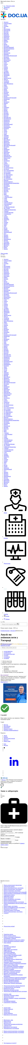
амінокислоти (7, 1022)
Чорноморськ (7, 239)
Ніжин (5, 148)
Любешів (6, 135)
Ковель (5, 109)
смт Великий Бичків (9, 207)
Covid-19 (6, 913)
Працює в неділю (7, 662)
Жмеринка (6, 74)
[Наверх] (2, 786)
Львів (5, 134)
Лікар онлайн (4, 253)
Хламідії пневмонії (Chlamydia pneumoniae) (15, 977)
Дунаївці (6, 71)
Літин (5, 130)
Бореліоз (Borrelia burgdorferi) (11, 981)
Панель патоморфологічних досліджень (14, 907)
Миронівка (7, 144)
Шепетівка (6, 243)
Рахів (5, 193)
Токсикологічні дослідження (11, 1028)
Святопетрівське (8, 202)
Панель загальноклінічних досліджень (14, 902)
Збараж (6, 76)
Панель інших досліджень (11, 906)
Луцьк (5, 132)
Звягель (6, 79)
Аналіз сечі (7, 1010)
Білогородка (7, 30)
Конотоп (6, 116)
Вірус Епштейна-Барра (10, 953)
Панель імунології (8, 897)
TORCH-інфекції (8, 960)
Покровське (7, 188)
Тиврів (5, 223)
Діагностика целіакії (9, 926)
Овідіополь (7, 160)
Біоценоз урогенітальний (10, 973)
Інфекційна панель (9, 896)
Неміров (6, 151)
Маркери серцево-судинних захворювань (15, 998)
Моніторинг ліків (8, 1020)
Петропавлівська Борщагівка (11, 183)
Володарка (6, 58)
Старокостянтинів (8, 212)
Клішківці (6, 107)
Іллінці (5, 86)
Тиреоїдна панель (8, 934)
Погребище (7, 186)
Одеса (5, 162)
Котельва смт (7, 117)
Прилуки (6, 191)
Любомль (6, 137)
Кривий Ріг (7, 121)
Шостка (6, 246)
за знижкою (7, 657)
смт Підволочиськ (8, 167)
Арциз (5, 25)
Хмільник (6, 230)
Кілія (5, 106)
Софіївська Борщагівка (10, 209)
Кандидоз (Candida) (9, 969)
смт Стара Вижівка (9, 170)
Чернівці (6, 237)
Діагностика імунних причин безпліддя (14, 985)
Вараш (5, 44)
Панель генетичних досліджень (12, 890)
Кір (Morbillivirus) (8, 958)
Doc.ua (3, 779)
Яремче (6, 249)
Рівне (5, 194)
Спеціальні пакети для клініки (12, 910)
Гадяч (5, 62)
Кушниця (6, 128)
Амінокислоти (7, 1025)
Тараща (6, 216)
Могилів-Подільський (9, 145)
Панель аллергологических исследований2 (15, 892)
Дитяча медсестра (7, 661)
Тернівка (6, 218)
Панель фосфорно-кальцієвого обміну (14, 941)
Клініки (6, 737)
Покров (6, 187)
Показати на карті (5, 645)
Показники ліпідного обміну (11, 995)
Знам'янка (6, 82)
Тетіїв (5, 221)
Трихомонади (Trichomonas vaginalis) (13, 967)
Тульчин (6, 222)
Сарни (5, 200)
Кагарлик (6, 92)
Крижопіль (7, 125)
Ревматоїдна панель (9, 988)
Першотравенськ (8, 181)
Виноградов (7, 53)
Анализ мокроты (8, 1013)
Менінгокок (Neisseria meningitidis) (13, 983)
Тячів (5, 225)
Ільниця (6, 88)
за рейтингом (7, 652)
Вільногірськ (7, 60)
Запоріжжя (6, 75)
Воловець (6, 57)
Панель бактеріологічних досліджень (13, 888)
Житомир (6, 72)
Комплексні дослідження (10, 1014)
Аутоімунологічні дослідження (12, 987)
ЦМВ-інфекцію (8, 951)
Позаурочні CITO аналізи (10, 909)
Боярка (5, 40)
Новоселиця (7, 158)
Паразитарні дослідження (10, 949)
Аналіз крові (7, 1007)
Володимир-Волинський (10, 55)
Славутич (6, 205)
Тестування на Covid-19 (10, 1043)
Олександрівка (8, 23)
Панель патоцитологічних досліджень (14, 1032)
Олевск (6, 163)
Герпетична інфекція (9, 952)
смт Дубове (7, 208)
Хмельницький (8, 232)
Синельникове (7, 204)
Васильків (6, 46)
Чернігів (6, 236)
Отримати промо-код (6, 841)
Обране (8, 619)
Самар (5, 198)
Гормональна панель (9, 895)
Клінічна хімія (7, 994)
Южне (5, 247)
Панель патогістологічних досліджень (14, 1031)
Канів (5, 100)
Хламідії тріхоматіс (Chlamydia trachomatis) (15, 963)
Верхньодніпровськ (9, 48)
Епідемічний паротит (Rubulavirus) (13, 959)
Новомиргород (8, 156)
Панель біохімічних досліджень (12, 899)
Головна (3, 630)
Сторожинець (7, 214)
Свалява (6, 201)
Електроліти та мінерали (10, 1002)
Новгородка (7, 155)
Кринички (6, 123)
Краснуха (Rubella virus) (10, 956)
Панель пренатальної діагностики (13, 885)
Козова (5, 110)
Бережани (6, 34)
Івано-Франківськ (8, 83)
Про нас (6, 724)
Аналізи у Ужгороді (10, 630)
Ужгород (6, 22)
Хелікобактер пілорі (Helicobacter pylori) (14, 979)
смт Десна (6, 166)
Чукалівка (6, 242)
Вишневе (6, 54)
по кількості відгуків (9, 654)
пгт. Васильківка (8, 174)
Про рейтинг (7, 726)
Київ (5, 104)
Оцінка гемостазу (8, 1009)
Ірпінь (5, 89)
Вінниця (6, 51)
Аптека (7, 616)
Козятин (6, 93)
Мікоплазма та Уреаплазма (11, 965)
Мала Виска (7, 139)
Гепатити (6, 945)
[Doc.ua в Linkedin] (14, 771)
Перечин (6, 180)
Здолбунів (6, 81)
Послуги (6, 739)
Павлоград (6, 165)
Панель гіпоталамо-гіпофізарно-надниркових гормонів (12, 937)
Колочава (6, 114)
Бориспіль (6, 37)
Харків (5, 229)
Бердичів (6, 32)
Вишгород (6, 61)
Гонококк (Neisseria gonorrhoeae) (12, 970)
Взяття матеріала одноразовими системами (15, 893)
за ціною (6, 655)
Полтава (6, 190)
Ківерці (6, 103)
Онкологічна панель (9, 886)
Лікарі (5, 735)
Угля (5, 226)
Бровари (6, 41)
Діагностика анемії (9, 996)
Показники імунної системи (11, 990)
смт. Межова (7, 177)
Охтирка (6, 26)
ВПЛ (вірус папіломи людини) (12, 972)
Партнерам (7, 727)
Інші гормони (7, 942)
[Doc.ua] (14, 18)
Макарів (6, 138)
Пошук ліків (7, 741)
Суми (5, 215)
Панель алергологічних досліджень (13, 911)
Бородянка (6, 39)
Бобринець (6, 36)
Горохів (6, 68)
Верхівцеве (7, 50)
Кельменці (6, 102)
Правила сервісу (8, 729)
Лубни (5, 131)
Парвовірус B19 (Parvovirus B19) (12, 962)
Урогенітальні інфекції (10, 946)
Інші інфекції (7, 948)
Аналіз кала (7, 1012)
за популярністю (8, 651)
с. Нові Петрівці (8, 197)
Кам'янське (7, 99)
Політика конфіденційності (11, 730)
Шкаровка (6, 244)
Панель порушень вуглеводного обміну (14, 940)
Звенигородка (7, 78)
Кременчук (7, 120)
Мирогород (7, 142)
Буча (5, 43)
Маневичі (6, 141)
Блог (5, 744)
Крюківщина (7, 127)
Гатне (5, 65)
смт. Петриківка (8, 179)
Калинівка (6, 95)
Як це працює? (5, 675)
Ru (1, 254)
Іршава (5, 90)
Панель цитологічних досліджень (13, 889)
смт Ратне (6, 169)
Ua (4, 254)
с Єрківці (6, 195)
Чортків (6, 240)
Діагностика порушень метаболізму (13, 1024)
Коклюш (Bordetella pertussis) (11, 980)
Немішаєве (6, 149)
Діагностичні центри (9, 738)
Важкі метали (7, 1021)
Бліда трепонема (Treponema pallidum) (14, 966)
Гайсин (6, 64)
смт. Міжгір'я (7, 176)
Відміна (3, 11)
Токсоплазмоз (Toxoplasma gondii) (13, 955)
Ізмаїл (5, 85)
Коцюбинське (7, 118)
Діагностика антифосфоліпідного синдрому (15, 991)
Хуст (5, 233)
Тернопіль (6, 219)
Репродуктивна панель (10, 935)
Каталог (6, 745)
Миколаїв (6, 153)
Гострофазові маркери (9, 1001)
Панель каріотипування (10, 900)
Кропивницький (8, 124)
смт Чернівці (7, 173)
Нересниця (7, 152)
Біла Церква (7, 29)
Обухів (5, 159)
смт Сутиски (7, 172)
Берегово (6, 33)
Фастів (5, 228)
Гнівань (6, 67)
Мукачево (6, 146)
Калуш (5, 96)
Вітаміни (6, 999)
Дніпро (6, 69)
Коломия (6, 113)
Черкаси (6, 235)
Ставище (6, 211)
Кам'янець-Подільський (10, 97)
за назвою (6, 658)
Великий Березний (9, 47)
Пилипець (6, 184)
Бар (5, 27)
